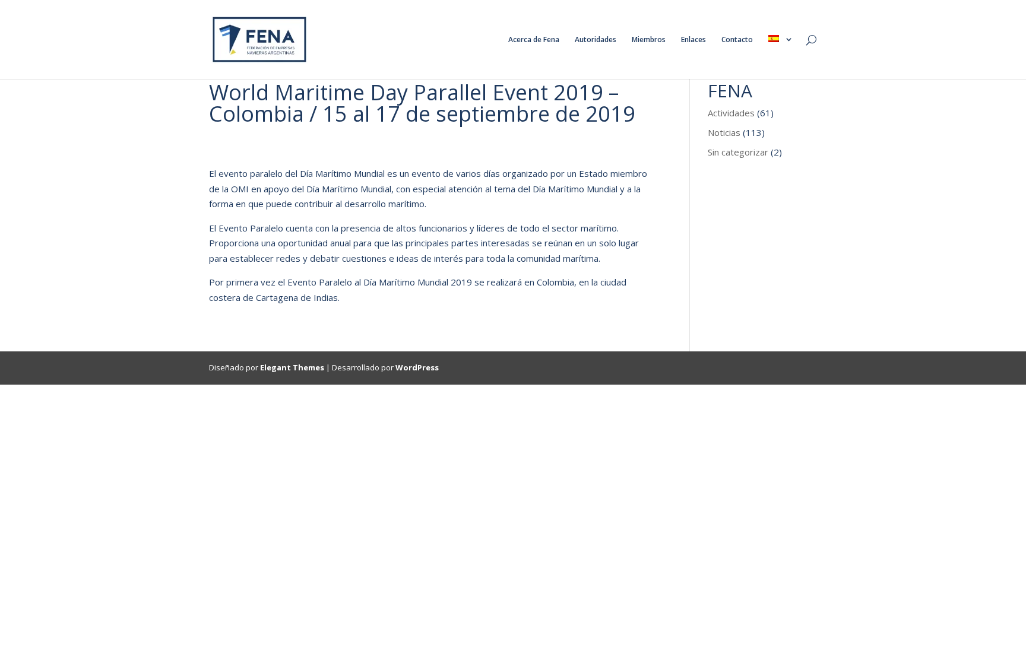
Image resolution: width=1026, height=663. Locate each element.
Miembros (649, 40)
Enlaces (693, 40)
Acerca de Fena (533, 40)
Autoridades (595, 40)
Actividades (731, 113)
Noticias (724, 132)
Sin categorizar (738, 152)
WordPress (417, 367)
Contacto (737, 40)
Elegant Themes (292, 367)
